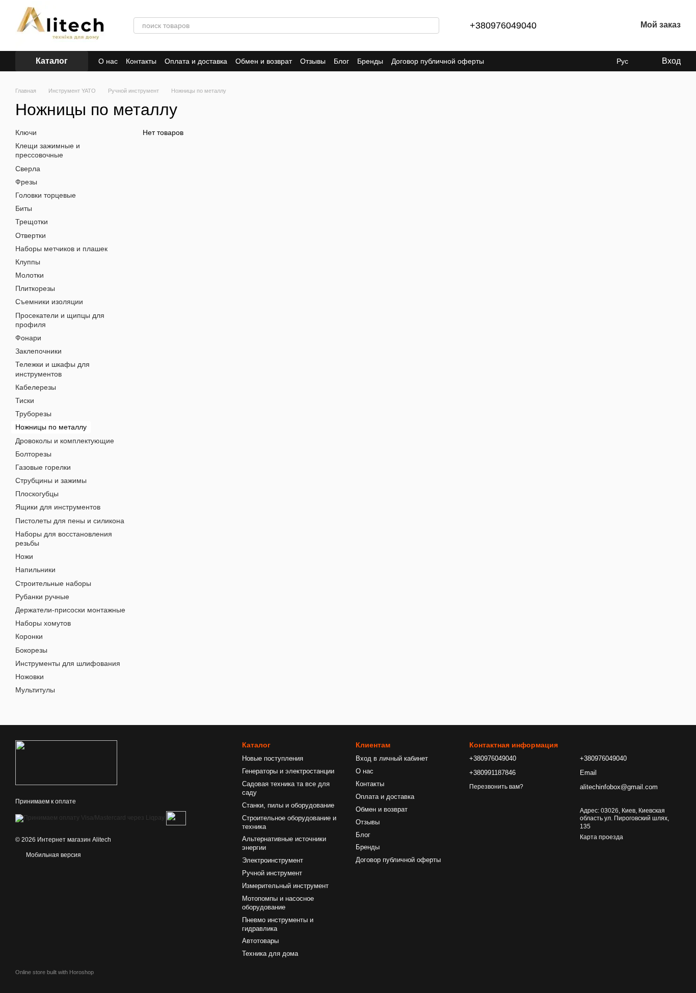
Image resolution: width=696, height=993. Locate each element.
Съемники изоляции (49, 302)
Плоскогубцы (37, 494)
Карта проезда (601, 837)
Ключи (26, 132)
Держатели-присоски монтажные (70, 610)
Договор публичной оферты (437, 61)
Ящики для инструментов (57, 507)
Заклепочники (38, 351)
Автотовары (260, 941)
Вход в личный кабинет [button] (392, 758)
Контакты (141, 61)
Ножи (24, 556)
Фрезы (26, 182)
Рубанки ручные (42, 597)
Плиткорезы (35, 288)
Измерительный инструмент (285, 886)
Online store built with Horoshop (54, 972)
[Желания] (602, 25)
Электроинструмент (272, 860)
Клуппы (27, 262)
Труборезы (33, 414)
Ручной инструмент (272, 873)
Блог (341, 61)
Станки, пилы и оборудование (288, 805)
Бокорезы (31, 650)
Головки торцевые (45, 195)
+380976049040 (503, 25)
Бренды (370, 61)
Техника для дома (270, 953)
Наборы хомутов (43, 623)
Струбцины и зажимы (51, 480)
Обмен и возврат (263, 61)
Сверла (27, 168)
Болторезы (33, 453)
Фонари (28, 338)
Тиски (24, 400)
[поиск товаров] (431, 25)
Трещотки (31, 222)
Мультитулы (35, 690)
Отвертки (30, 235)
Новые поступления (272, 758)
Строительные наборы (53, 583)
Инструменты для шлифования (67, 663)
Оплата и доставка (196, 61)
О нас (108, 61)
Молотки (29, 275)
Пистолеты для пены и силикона (69, 520)
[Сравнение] (575, 25)
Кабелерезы (35, 387)
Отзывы (313, 61)
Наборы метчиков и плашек (61, 248)
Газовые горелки (43, 467)
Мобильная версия (52, 854)
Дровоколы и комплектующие (64, 440)
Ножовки (29, 677)
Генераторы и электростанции (288, 771)
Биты (23, 208)
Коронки (29, 636)
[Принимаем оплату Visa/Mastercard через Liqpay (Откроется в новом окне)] (90, 817)
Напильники (35, 570)
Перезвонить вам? (496, 786)
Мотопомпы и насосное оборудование (278, 903)
